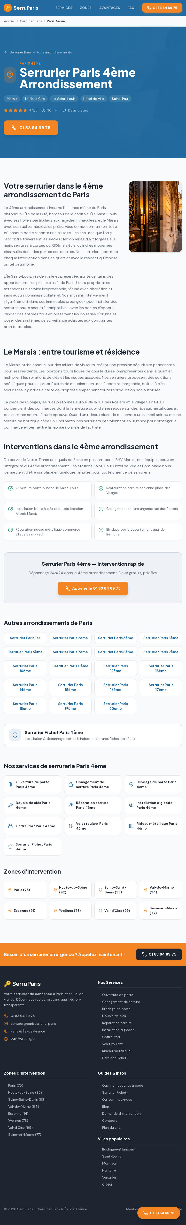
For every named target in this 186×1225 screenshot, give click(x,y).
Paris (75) (15, 1085)
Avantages (109, 8)
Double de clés (114, 1016)
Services (63, 8)
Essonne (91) (18, 1113)
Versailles (109, 1177)
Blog (105, 1106)
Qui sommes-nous (117, 1099)
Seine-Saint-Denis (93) (27, 1099)
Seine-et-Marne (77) (24, 1134)
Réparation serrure (117, 1023)
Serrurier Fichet (114, 1058)
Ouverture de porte (117, 995)
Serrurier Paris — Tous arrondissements (41, 52)
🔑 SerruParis (22, 983)
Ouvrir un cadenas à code (122, 1085)
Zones (86, 8)
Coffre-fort (111, 1037)
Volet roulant (112, 1044)
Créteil (107, 1184)
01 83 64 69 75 (165, 8)
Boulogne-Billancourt (119, 1149)
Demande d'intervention (121, 1113)
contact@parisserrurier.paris (33, 1023)
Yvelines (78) (18, 1120)
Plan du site (111, 1127)
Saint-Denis (111, 1156)
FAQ (131, 8)
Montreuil (109, 1163)
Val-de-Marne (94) (23, 1106)
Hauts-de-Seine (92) (25, 1092)
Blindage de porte (116, 1009)
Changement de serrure (121, 1002)
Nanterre (109, 1170)
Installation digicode (118, 1030)
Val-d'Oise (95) (20, 1127)
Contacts (109, 1120)
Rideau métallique (116, 1051)
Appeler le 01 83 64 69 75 (96, 588)
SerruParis (21, 8)
